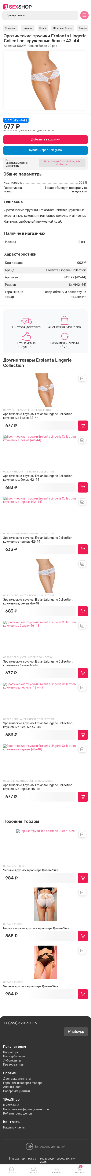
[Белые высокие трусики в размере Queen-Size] (45, 904)
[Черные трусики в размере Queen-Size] (45, 846)
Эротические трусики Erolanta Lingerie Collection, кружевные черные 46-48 (38, 787)
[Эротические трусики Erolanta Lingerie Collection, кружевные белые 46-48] (45, 638)
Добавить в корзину (45, 139)
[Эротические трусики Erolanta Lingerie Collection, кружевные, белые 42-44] (45, 452)
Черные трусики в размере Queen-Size (30, 870)
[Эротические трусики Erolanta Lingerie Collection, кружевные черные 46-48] (45, 761)
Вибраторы (11, 1052)
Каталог (34, 1172)
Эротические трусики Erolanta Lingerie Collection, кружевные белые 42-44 (38, 416)
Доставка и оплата (17, 1079)
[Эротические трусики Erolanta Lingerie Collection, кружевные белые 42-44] (45, 390)
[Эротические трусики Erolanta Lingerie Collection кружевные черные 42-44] (45, 514)
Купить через (45, 150)
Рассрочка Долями (16, 1091)
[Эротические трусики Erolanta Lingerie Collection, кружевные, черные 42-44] (45, 699)
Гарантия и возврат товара (23, 1083)
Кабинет (57, 1172)
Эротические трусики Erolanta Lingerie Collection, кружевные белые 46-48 (38, 663)
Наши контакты (14, 1127)
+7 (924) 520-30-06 (20, 1023)
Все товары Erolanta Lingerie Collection (62, 163)
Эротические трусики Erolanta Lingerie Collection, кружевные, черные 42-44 (38, 725)
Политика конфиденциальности (26, 1109)
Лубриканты (12, 1060)
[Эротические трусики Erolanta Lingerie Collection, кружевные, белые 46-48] (45, 576)
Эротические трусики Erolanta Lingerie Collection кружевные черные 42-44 (37, 539)
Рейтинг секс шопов (17, 1113)
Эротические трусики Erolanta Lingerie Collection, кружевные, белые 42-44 (38, 478)
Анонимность (12, 1087)
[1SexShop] (17, 6)
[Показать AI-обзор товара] (82, 378)
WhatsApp (76, 1032)
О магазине (11, 1105)
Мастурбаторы (14, 1056)
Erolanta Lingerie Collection (17, 164)
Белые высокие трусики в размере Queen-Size (36, 928)
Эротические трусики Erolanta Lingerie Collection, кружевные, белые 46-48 (38, 601)
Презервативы (13, 1064)
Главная (11, 1172)
